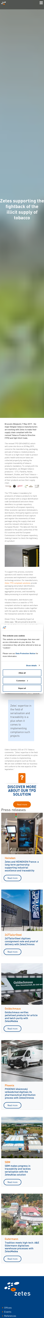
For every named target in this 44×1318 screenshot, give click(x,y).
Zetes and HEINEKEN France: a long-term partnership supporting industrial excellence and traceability (22, 866)
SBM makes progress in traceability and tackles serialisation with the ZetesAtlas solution (18, 1170)
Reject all (22, 688)
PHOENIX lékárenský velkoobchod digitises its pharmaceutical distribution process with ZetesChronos (20, 1093)
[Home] (4, 3)
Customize (20, 681)
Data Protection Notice (25, 653)
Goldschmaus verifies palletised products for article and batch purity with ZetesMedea (21, 1016)
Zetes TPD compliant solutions (18, 583)
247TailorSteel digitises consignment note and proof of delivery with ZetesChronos (21, 941)
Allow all (22, 673)
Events (7, 1311)
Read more (22, 804)
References (10, 1315)
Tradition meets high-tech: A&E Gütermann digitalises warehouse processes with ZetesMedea (22, 1247)
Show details (31, 665)
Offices (8, 1307)
